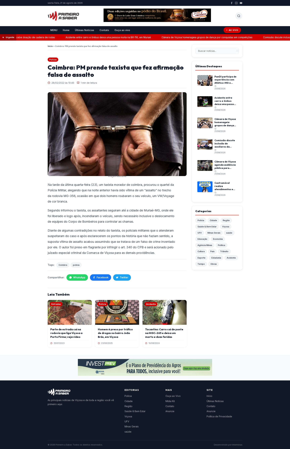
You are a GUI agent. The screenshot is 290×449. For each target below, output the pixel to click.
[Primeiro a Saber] (63, 16)
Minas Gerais (213, 233)
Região (226, 220)
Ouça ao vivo (122, 30)
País (212, 251)
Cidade (213, 220)
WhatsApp (79, 277)
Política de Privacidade (219, 416)
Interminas (237, 444)
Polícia (53, 59)
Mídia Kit (170, 401)
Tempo (201, 264)
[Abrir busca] (238, 15)
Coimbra (63, 265)
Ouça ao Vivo (173, 396)
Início (50, 46)
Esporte (201, 258)
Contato (104, 30)
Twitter (124, 277)
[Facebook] (231, 3)
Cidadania (216, 258)
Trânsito (224, 251)
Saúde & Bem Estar (207, 226)
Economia (218, 239)
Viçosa (225, 226)
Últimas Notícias (84, 30)
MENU (53, 30)
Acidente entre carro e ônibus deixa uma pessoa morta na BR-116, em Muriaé (100, 37)
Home (66, 30)
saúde (229, 233)
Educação (202, 239)
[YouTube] (241, 3)
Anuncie (169, 411)
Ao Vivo (233, 30)
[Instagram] (236, 3)
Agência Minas (205, 245)
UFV (200, 233)
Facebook (102, 277)
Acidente (231, 258)
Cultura (201, 251)
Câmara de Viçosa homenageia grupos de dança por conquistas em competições (199, 37)
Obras (213, 264)
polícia (76, 265)
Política (221, 245)
